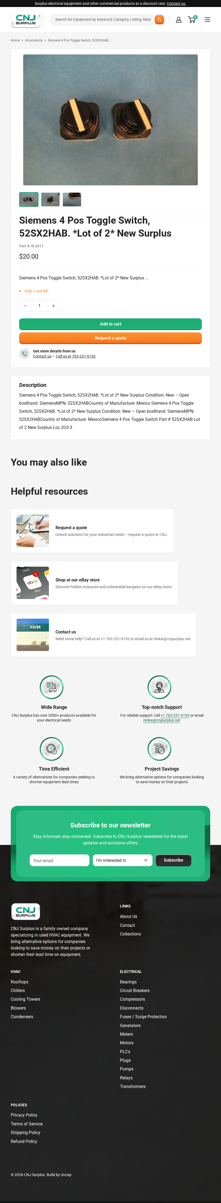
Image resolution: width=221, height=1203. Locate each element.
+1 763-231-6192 (175, 715)
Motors (126, 1042)
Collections (130, 934)
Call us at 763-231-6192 (76, 356)
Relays (126, 1077)
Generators (130, 1025)
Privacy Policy (24, 1115)
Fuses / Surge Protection (143, 1016)
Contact (127, 925)
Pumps (126, 1069)
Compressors (132, 999)
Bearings (128, 981)
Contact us (42, 356)
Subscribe (173, 860)
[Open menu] (207, 19)
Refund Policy (24, 1141)
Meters (126, 1034)
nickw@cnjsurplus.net (161, 720)
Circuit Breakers (135, 990)
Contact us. (176, 3)
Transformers (133, 1086)
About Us (128, 916)
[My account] (178, 20)
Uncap (66, 1175)
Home (15, 40)
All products (34, 40)
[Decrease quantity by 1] (25, 305)
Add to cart (110, 324)
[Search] (159, 19)
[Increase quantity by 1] (53, 305)
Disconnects (131, 1008)
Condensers (22, 1016)
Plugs (125, 1060)
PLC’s (125, 1051)
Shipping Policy (25, 1132)
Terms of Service (27, 1123)
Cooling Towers (25, 999)
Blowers (18, 1008)
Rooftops (19, 981)
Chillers (18, 990)
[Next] (192, 119)
